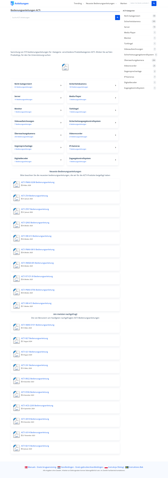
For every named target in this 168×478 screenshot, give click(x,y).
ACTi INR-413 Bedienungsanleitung (36, 236)
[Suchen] (154, 3)
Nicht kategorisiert (139, 16)
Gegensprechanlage (139, 71)
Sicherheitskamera (139, 21)
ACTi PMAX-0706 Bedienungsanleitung (37, 289)
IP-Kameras (139, 76)
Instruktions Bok (136, 467)
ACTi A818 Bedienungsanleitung (35, 419)
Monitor (139, 38)
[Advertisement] (65, 33)
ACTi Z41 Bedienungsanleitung (34, 365)
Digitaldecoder (139, 82)
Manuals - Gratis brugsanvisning (42, 467)
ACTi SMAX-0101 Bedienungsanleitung (37, 325)
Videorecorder (139, 65)
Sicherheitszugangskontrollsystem (140, 54)
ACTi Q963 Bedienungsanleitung (35, 222)
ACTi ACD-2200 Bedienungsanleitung (37, 405)
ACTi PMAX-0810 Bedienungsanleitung (37, 249)
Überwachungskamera (139, 60)
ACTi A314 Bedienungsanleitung (35, 432)
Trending (78, 3)
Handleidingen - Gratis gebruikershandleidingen (82, 467)
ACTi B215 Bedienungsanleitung (35, 445)
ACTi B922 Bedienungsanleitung (35, 378)
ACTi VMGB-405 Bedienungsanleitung (37, 263)
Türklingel (139, 43)
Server (139, 27)
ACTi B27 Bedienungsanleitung (34, 338)
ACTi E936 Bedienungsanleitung (35, 392)
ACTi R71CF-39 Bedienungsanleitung (37, 276)
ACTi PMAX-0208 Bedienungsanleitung (37, 182)
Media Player (139, 32)
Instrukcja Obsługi (116, 467)
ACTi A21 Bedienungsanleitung (34, 351)
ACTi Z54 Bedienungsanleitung (34, 195)
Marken (123, 3)
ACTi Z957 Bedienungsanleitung (35, 209)
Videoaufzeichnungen (139, 49)
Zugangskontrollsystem (139, 88)
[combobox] (140, 3)
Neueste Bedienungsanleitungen (100, 3)
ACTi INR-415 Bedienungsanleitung (36, 303)
